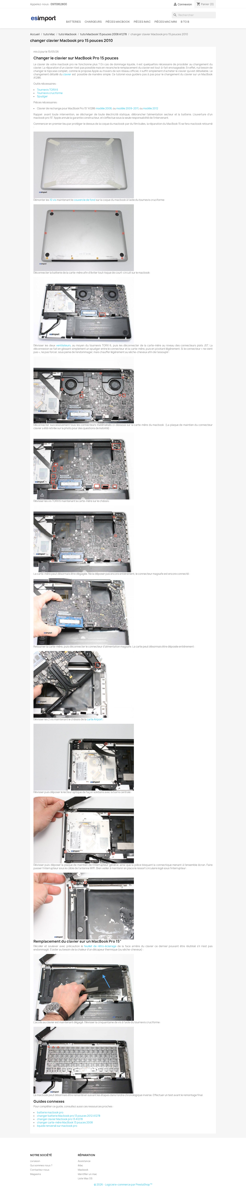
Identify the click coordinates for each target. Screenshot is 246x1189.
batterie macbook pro (50, 1112)
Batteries (73, 22)
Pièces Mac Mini (165, 22)
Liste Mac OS (85, 1178)
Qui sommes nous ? (41, 1165)
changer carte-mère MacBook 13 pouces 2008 (65, 1122)
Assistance (84, 1161)
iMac (80, 1165)
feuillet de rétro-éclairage (100, 946)
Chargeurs (93, 22)
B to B (185, 22)
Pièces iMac (142, 22)
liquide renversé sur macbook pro (57, 1126)
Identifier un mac (87, 1174)
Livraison (35, 1161)
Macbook (83, 1169)
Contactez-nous (39, 1169)
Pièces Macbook (118, 22)
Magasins (35, 1174)
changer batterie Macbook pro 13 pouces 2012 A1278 (68, 1116)
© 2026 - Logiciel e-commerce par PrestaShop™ (123, 1184)
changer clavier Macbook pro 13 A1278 (60, 1119)
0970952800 (59, 4)
